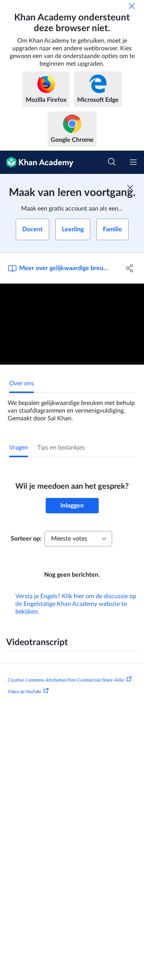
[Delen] (129, 268)
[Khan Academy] (36, 162)
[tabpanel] (72, 407)
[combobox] (78, 538)
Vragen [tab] (18, 448)
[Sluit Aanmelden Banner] (130, 188)
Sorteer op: (26, 539)
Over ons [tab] (21, 383)
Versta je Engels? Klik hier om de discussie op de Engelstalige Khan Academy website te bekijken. (75, 604)
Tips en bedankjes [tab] (61, 448)
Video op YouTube (24, 691)
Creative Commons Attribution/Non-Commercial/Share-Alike (66, 680)
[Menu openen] (133, 162)
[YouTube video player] (72, 324)
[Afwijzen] (132, 6)
